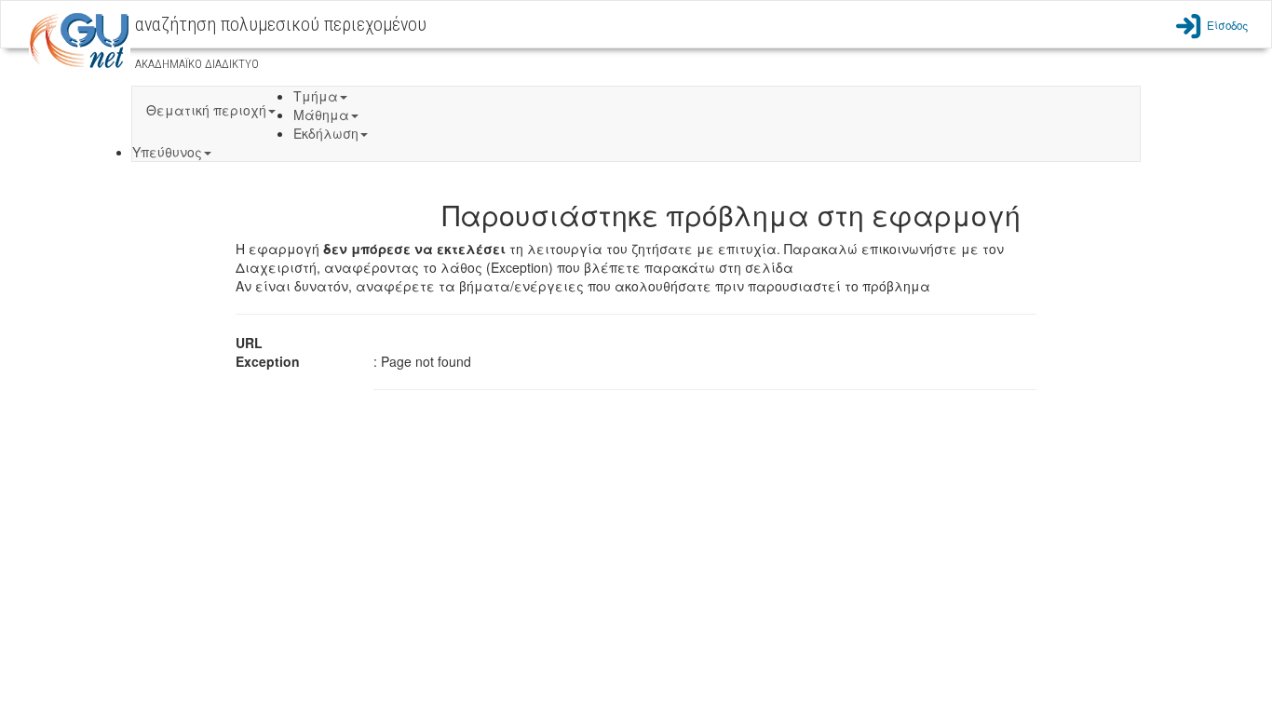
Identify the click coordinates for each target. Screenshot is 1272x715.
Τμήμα (315, 96)
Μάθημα (321, 114)
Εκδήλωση (326, 133)
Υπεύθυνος (167, 151)
